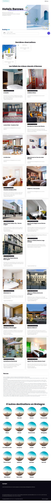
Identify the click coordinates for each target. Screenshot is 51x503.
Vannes (32, 477)
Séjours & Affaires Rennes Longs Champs (35, 241)
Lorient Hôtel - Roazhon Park (11, 125)
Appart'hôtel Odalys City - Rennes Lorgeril (12, 224)
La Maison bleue (31, 92)
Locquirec (19, 447)
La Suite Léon (6, 157)
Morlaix (44, 447)
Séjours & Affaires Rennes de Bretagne (35, 293)
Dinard (19, 432)
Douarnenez (31, 432)
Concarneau (43, 418)
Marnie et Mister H (32, 327)
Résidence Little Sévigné (9, 327)
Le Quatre (6, 92)
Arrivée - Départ (10, 32)
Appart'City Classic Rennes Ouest (36, 361)
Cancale (19, 418)
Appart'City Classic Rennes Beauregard (10, 258)
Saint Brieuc (7, 477)
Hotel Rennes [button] (6, 1)
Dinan (7, 432)
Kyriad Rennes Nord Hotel (10, 361)
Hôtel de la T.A (7, 293)
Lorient (31, 447)
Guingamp (44, 432)
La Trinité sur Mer (7, 447)
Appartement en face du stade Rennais (35, 158)
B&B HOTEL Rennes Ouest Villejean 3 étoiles (9, 55)
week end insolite (38, 494)
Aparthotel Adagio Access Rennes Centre (36, 224)
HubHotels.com (12, 498)
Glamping (45, 494)
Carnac (32, 418)
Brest (7, 418)
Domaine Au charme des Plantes (36, 126)
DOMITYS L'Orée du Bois (33, 188)
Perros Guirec (7, 462)
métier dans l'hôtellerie (17, 495)
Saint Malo (19, 477)
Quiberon (19, 462)
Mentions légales (45, 498)
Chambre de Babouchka (9, 189)
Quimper (31, 462)
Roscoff (44, 462)
